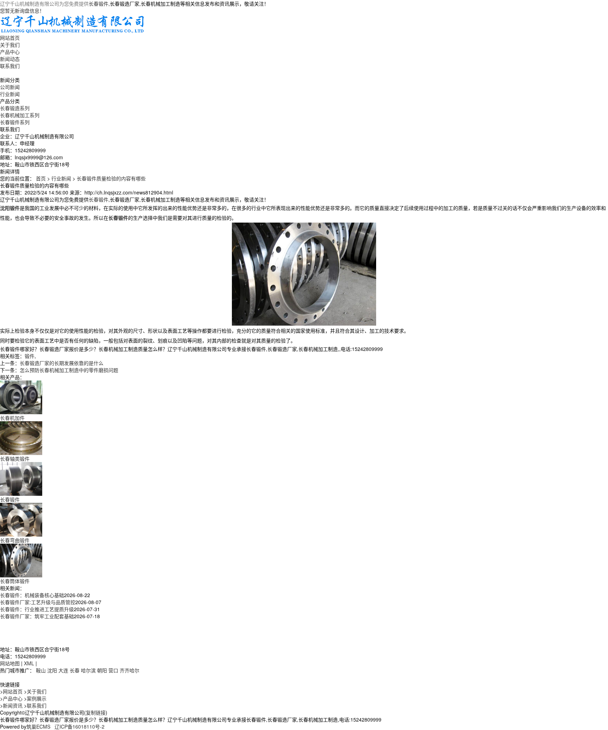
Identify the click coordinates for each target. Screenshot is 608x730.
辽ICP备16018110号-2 (79, 726)
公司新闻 (10, 86)
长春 (75, 670)
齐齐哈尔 (129, 670)
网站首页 (10, 37)
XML (29, 663)
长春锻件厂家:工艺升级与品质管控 (37, 602)
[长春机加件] (21, 396)
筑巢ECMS (38, 726)
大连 (63, 670)
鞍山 (41, 670)
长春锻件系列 (15, 122)
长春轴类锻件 (15, 458)
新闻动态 (10, 58)
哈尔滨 (88, 670)
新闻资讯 (13, 705)
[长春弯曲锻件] (21, 519)
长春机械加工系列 (19, 115)
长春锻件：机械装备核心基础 (32, 594)
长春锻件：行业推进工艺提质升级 (37, 609)
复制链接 (96, 712)
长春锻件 (98, 3)
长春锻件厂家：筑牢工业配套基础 (37, 616)
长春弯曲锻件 (15, 540)
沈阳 (52, 670)
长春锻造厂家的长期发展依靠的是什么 (61, 362)
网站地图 (10, 663)
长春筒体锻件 (15, 580)
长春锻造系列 (15, 107)
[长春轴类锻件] (21, 437)
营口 (113, 670)
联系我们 (10, 65)
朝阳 (102, 670)
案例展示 (36, 698)
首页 (41, 178)
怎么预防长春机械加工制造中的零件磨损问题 (69, 369)
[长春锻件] (21, 478)
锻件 (29, 355)
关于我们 (10, 44)
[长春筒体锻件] (21, 559)
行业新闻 (10, 93)
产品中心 (10, 51)
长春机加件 (12, 417)
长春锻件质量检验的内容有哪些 (111, 178)
